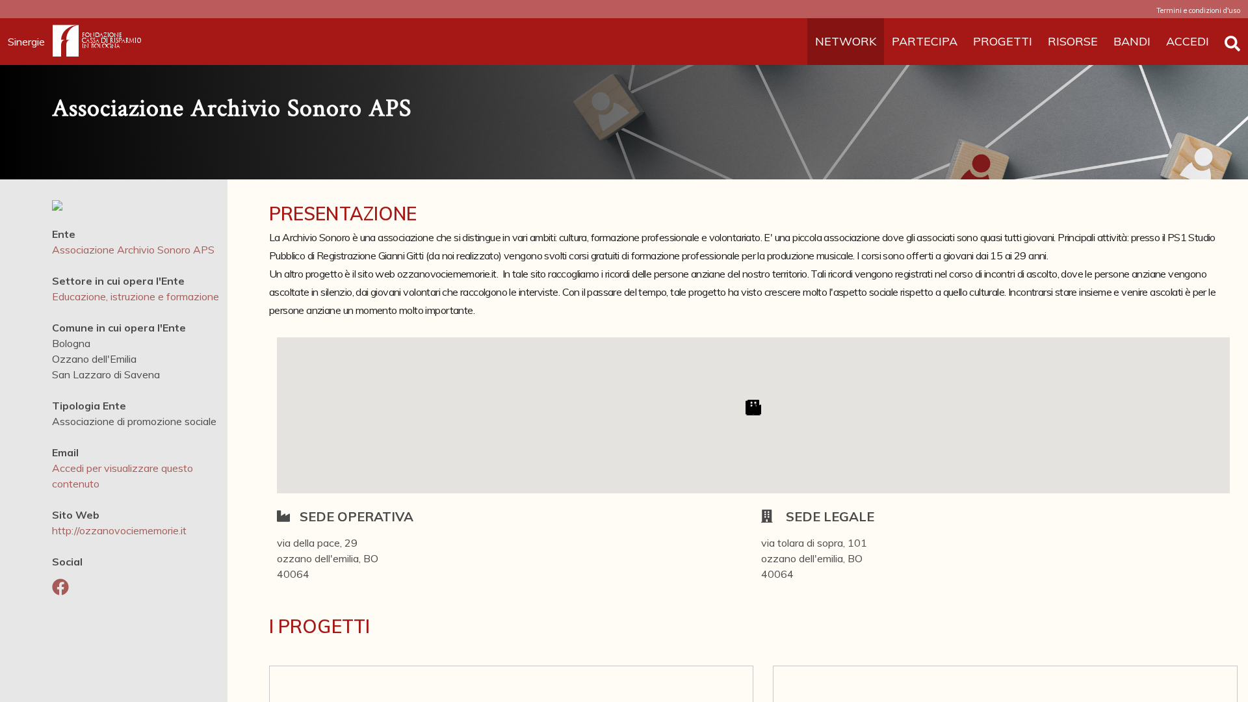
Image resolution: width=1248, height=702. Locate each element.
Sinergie (26, 41)
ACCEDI (1187, 41)
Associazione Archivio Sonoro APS (133, 249)
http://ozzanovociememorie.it (119, 530)
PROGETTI (1002, 41)
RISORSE (1073, 41)
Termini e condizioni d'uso (1198, 10)
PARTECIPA (924, 41)
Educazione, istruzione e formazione (135, 296)
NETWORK (845, 41)
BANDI (1131, 41)
